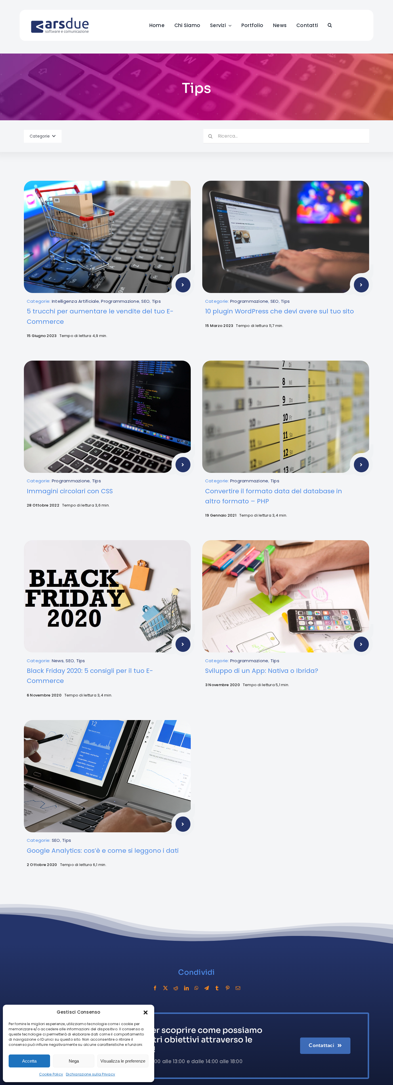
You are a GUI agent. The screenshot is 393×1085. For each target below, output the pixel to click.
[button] (145, 1012)
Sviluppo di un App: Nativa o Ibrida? (261, 670)
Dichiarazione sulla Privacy (90, 1074)
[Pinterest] (227, 988)
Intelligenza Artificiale (75, 301)
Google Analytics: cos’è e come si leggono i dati (103, 850)
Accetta (29, 1061)
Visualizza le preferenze (122, 1061)
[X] (165, 988)
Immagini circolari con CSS (70, 491)
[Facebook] (155, 988)
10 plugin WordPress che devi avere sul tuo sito (279, 311)
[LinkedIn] (186, 988)
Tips (156, 301)
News (58, 661)
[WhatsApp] (196, 988)
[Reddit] (176, 988)
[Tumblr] (217, 988)
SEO (145, 301)
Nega (74, 1061)
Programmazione (120, 301)
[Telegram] (206, 988)
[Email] (238, 988)
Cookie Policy (51, 1074)
